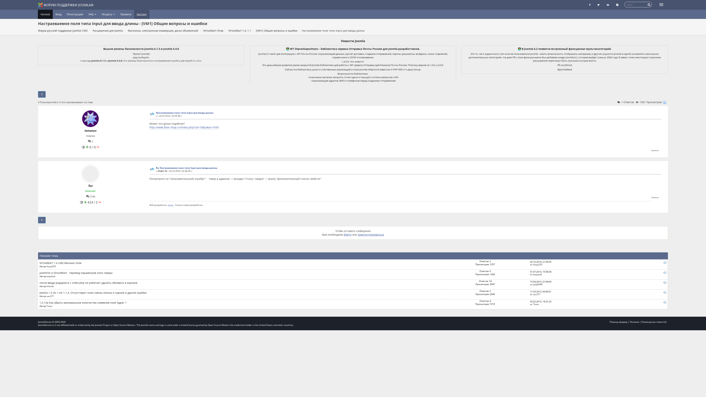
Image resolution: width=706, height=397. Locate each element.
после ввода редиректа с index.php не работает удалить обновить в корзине (89, 283)
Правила (125, 14)
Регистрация (75, 14)
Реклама (634, 321)
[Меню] (661, 4)
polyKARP (538, 284)
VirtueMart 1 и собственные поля (60, 263)
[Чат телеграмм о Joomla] (617, 5)
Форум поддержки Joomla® (69, 5)
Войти (348, 234)
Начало (45, 14)
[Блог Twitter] (598, 5)
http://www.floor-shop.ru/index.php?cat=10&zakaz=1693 (184, 127)
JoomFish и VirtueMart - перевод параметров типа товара (76, 273)
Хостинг (142, 14)
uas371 (50, 296)
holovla (50, 286)
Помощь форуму (618, 321)
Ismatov (91, 131)
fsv (90, 186)
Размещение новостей (653, 321)
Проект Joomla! (141, 54)
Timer (50, 306)
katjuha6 (51, 276)
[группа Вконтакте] (607, 5)
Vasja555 (51, 266)
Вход (58, 14)
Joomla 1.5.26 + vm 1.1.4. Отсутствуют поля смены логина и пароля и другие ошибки (93, 292)
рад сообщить (141, 57)
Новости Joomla (353, 41)
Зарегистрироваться (371, 234)
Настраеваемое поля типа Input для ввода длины (184, 112)
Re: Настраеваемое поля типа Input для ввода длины (186, 168)
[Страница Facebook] (589, 5)
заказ (171, 204)
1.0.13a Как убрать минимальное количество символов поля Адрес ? (83, 302)
